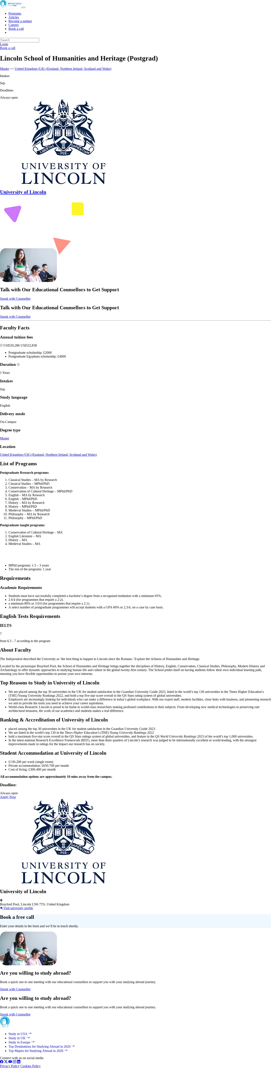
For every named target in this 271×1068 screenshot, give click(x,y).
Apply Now (8, 797)
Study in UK (17, 1038)
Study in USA (18, 1034)
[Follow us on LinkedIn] (18, 1062)
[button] (1, 345)
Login (4, 44)
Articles (13, 17)
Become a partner (20, 21)
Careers (13, 25)
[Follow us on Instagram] (14, 1062)
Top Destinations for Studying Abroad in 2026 (39, 1046)
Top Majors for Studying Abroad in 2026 (36, 1051)
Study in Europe (19, 1042)
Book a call (16, 28)
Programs (14, 13)
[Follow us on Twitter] (6, 1062)
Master (4, 68)
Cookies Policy (30, 1066)
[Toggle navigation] (23, 7)
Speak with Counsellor (15, 298)
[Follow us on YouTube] (10, 1062)
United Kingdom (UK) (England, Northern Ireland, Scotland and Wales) (63, 68)
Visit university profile (18, 908)
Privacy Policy (9, 1066)
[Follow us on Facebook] (1, 1062)
